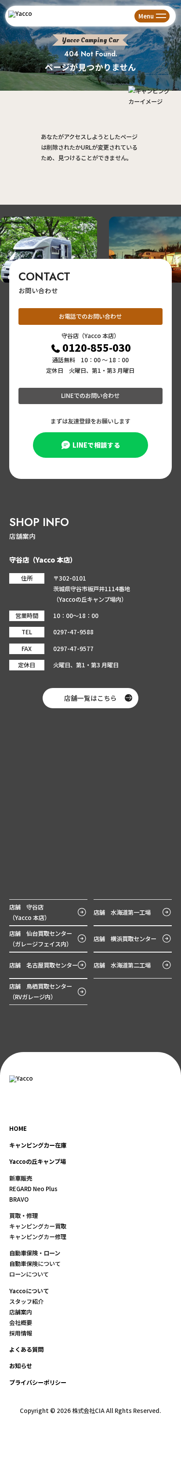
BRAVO (19, 1199)
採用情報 (20, 1333)
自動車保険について (35, 1263)
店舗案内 (20, 1312)
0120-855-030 (96, 347)
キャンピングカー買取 (37, 1226)
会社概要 (20, 1322)
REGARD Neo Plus (33, 1189)
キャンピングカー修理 (37, 1237)
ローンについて (29, 1274)
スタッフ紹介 (26, 1301)
